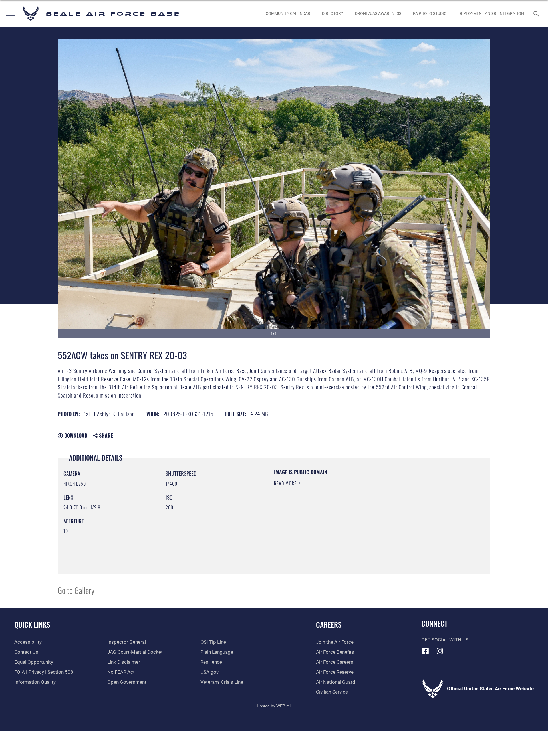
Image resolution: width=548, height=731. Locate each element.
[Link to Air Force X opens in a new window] (469, 649)
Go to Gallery (76, 590)
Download (75, 435)
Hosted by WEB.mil (274, 706)
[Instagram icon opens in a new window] (440, 651)
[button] (9, 13)
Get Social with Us (444, 640)
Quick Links (32, 624)
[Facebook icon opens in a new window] (425, 651)
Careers (328, 624)
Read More (286, 483)
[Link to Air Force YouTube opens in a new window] (454, 649)
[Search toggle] (536, 13)
